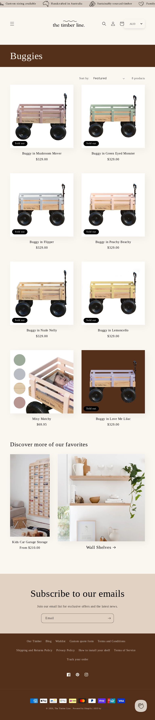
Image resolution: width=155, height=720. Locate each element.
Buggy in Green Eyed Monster (113, 153)
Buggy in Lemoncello (113, 330)
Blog (48, 641)
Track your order (77, 659)
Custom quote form (82, 641)
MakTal (105, 708)
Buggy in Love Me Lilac (113, 419)
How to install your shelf (94, 650)
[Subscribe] (109, 618)
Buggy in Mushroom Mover (42, 153)
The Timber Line (63, 708)
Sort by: (84, 78)
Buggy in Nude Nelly (42, 330)
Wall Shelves (98, 547)
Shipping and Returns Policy (34, 650)
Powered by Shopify (82, 708)
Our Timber (34, 641)
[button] (12, 23)
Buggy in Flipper (42, 242)
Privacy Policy (65, 650)
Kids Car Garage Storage (30, 542)
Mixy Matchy (41, 419)
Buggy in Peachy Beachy (113, 242)
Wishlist (61, 641)
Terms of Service (125, 650)
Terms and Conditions (111, 641)
